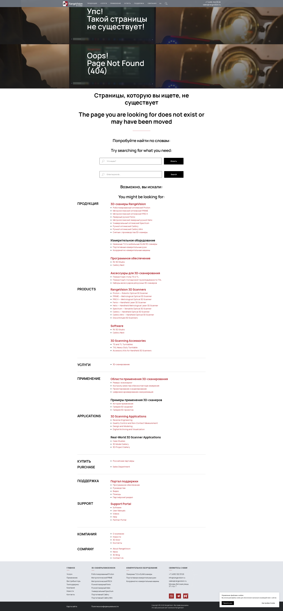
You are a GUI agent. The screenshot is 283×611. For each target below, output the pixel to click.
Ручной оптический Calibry (125, 226)
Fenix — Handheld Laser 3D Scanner (129, 302)
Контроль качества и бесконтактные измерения (136, 385)
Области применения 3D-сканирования (139, 379)
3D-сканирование (121, 364)
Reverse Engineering (122, 420)
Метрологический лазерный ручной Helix (132, 220)
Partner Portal (119, 520)
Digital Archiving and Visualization (129, 429)
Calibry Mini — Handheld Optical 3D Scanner (133, 314)
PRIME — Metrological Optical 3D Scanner (132, 296)
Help (115, 516)
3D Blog (116, 554)
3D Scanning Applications (128, 416)
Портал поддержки (124, 481)
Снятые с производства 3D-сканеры (130, 232)
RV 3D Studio (119, 262)
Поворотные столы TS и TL (126, 276)
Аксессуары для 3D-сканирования (135, 273)
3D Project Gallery (121, 447)
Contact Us (118, 558)
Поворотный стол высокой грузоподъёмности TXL (137, 280)
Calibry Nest (118, 265)
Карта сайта (72, 606)
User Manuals (119, 510)
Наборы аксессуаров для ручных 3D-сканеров (135, 283)
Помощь (117, 494)
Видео (116, 491)
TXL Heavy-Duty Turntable (125, 347)
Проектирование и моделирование (130, 388)
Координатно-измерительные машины (131, 250)
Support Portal (121, 504)
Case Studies (119, 441)
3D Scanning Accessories (128, 341)
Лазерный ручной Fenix (124, 217)
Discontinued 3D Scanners (125, 317)
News (115, 551)
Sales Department (121, 466)
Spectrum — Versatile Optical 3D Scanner (132, 308)
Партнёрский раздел (123, 497)
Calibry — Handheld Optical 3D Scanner (131, 311)
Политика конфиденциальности (105, 606)
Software (117, 326)
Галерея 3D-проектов (123, 409)
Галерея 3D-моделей (123, 406)
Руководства (119, 488)
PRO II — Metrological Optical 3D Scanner (132, 299)
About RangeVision (121, 548)
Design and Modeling (122, 426)
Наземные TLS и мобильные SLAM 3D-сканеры (135, 244)
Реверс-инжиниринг (122, 382)
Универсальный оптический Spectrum (131, 223)
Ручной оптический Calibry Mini (128, 229)
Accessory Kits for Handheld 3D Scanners (132, 350)
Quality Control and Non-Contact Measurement (135, 423)
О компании (118, 533)
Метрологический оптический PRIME (130, 210)
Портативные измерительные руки (130, 247)
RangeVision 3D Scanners (128, 289)
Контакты (117, 543)
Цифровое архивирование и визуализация (133, 392)
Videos (116, 513)
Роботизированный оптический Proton (131, 207)
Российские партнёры (123, 461)
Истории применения (123, 403)
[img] (166, 3)
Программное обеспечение (130, 258)
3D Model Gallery (121, 444)
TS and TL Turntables (123, 344)
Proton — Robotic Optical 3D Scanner (130, 293)
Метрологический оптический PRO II (130, 213)
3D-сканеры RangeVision (128, 204)
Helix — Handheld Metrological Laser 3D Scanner (135, 305)
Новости (117, 536)
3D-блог (116, 539)
